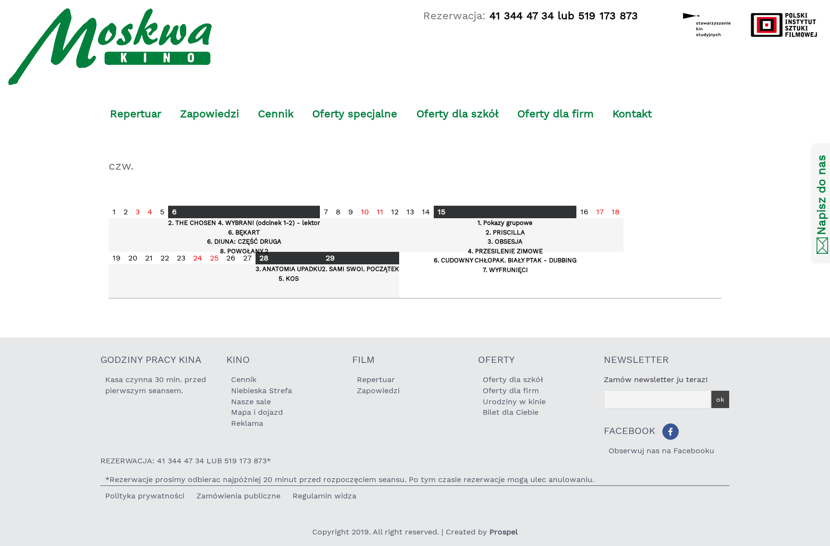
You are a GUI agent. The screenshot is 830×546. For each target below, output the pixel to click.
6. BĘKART (244, 232)
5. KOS (289, 278)
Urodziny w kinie (514, 401)
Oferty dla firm (555, 114)
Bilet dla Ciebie (510, 412)
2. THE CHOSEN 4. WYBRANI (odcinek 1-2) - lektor (244, 222)
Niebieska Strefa (261, 390)
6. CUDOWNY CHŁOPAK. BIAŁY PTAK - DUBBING (505, 260)
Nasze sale (251, 401)
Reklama (247, 423)
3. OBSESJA (505, 241)
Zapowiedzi (209, 114)
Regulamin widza (324, 495)
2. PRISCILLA (505, 232)
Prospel (503, 531)
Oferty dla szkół (457, 114)
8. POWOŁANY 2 (244, 251)
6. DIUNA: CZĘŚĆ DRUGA (244, 241)
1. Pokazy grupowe (505, 222)
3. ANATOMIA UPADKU (289, 269)
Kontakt (632, 114)
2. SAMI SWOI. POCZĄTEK (360, 269)
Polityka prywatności (144, 495)
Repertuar (135, 114)
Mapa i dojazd (257, 412)
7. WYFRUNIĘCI (505, 269)
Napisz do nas (821, 195)
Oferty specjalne (354, 114)
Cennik (275, 114)
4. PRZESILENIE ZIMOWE (505, 251)
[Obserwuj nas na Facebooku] (670, 431)
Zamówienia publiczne (238, 495)
